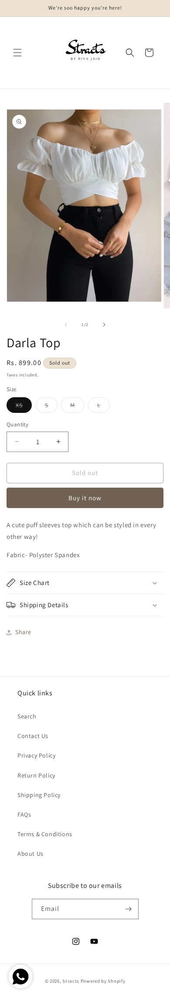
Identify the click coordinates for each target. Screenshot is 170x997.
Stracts (70, 981)
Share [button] (23, 632)
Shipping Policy (39, 795)
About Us (30, 853)
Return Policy (36, 775)
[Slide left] (65, 324)
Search (27, 716)
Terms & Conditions (44, 834)
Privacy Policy (36, 755)
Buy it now (85, 498)
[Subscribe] (128, 909)
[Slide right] (104, 324)
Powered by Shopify (103, 981)
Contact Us (32, 736)
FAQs (24, 814)
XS (24, 407)
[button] (17, 52)
